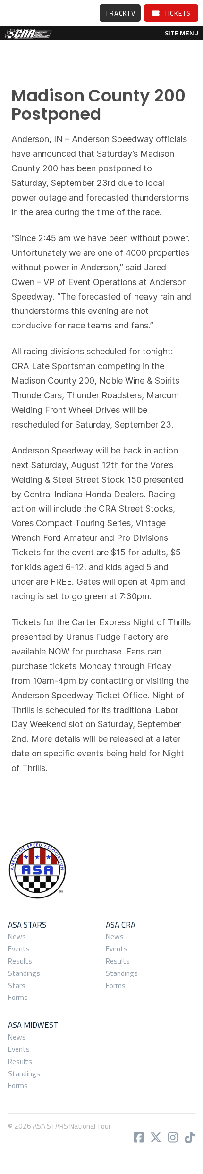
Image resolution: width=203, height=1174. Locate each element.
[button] (181, 33)
